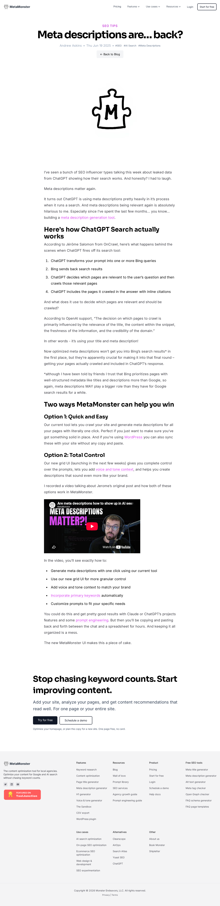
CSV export (82, 812)
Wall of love (119, 775)
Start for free (207, 6)
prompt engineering (92, 620)
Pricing (117, 6)
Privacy (106, 895)
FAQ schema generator (199, 800)
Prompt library (121, 781)
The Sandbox (83, 806)
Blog (115, 769)
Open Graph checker (197, 794)
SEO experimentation (88, 870)
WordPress (133, 437)
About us (154, 838)
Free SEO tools (194, 762)
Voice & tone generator (89, 800)
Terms (115, 895)
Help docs (155, 794)
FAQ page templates (197, 806)
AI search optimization (88, 838)
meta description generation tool (87, 217)
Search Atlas (120, 851)
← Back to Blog (110, 54)
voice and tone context (114, 469)
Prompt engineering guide (127, 800)
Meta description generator (91, 788)
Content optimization (88, 775)
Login (190, 6)
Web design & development (84, 862)
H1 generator (83, 794)
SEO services (120, 788)
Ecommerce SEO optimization (85, 853)
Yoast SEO (119, 857)
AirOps (116, 845)
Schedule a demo (76, 720)
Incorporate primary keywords (75, 595)
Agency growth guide (125, 794)
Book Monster (157, 845)
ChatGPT (118, 863)
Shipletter (154, 851)
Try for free (45, 720)
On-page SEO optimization (91, 845)
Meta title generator (197, 769)
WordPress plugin (86, 818)
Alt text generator (196, 781)
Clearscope (119, 838)
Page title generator (87, 781)
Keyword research (86, 769)
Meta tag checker (196, 788)
